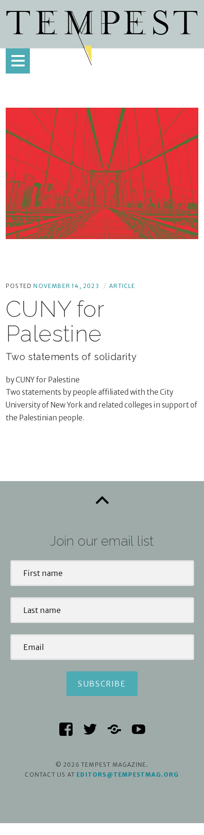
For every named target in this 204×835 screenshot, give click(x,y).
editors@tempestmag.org (127, 774)
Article (122, 285)
